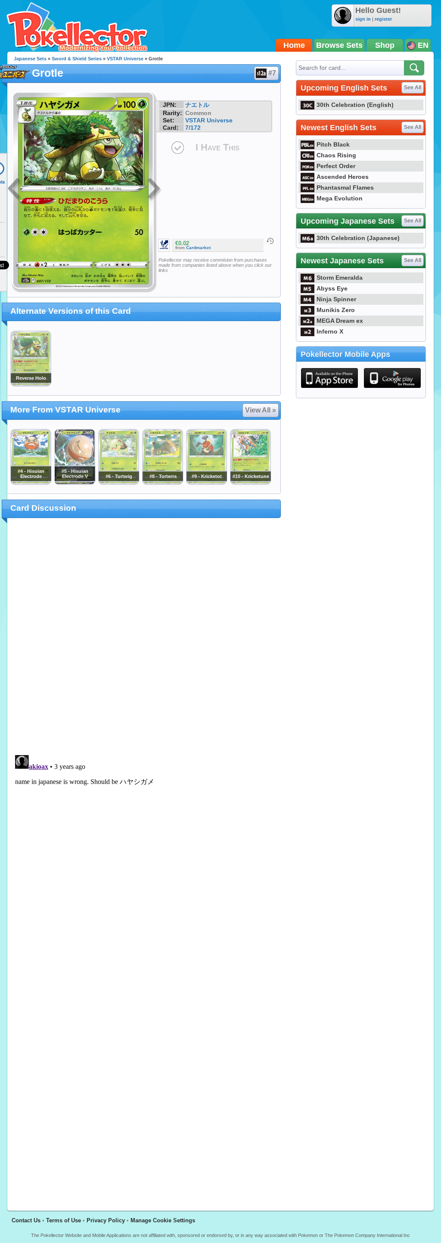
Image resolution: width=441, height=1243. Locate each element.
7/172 (193, 127)
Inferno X (330, 331)
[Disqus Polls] (144, 637)
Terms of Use (63, 1220)
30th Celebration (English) (355, 104)
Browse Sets (339, 45)
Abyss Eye (332, 288)
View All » (260, 410)
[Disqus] (144, 859)
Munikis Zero (336, 309)
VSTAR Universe (125, 58)
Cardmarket (198, 247)
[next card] (154, 189)
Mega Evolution (340, 198)
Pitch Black (333, 144)
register (383, 19)
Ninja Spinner (336, 299)
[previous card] (14, 189)
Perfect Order (336, 165)
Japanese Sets (30, 58)
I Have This (217, 147)
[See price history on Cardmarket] (270, 240)
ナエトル (197, 104)
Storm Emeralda (340, 277)
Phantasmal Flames (345, 187)
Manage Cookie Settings (162, 1220)
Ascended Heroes (343, 176)
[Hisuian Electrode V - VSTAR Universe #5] (74, 482)
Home (294, 45)
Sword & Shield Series (77, 58)
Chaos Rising (336, 155)
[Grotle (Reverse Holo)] (30, 384)
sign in (363, 19)
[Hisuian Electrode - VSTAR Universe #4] (30, 482)
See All (412, 87)
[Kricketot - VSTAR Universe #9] (206, 482)
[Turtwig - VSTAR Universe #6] (118, 482)
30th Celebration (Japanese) (358, 237)
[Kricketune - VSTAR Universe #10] (250, 482)
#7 (272, 73)
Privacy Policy (106, 1220)
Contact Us (26, 1220)
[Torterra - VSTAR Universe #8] (162, 482)
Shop (384, 45)
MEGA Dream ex (340, 320)
